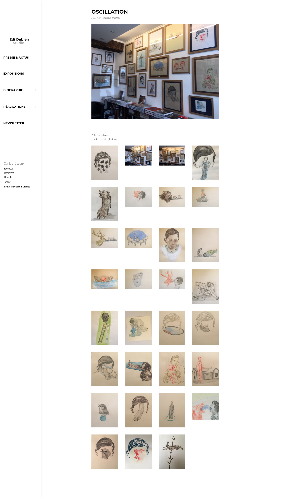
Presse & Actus (16, 57)
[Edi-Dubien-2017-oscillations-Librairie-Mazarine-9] (104, 247)
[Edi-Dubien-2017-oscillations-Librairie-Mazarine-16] (205, 303)
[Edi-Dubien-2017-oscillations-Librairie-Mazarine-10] (138, 247)
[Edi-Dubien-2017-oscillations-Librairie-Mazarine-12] (205, 262)
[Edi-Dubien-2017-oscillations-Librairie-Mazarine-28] (205, 419)
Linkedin (8, 177)
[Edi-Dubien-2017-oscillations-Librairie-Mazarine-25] (104, 427)
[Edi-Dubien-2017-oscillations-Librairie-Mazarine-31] (172, 468)
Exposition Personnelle (111, 18)
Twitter (7, 182)
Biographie (13, 90)
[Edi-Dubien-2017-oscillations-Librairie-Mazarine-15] (172, 289)
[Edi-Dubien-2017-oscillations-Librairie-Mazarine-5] (104, 221)
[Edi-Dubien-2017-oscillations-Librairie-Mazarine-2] (138, 165)
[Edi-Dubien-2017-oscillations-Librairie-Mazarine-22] (138, 386)
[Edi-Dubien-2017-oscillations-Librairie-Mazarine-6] (138, 206)
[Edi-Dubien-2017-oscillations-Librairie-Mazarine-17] (104, 344)
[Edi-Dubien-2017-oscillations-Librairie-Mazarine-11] (172, 262)
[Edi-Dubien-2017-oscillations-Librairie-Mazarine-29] (104, 468)
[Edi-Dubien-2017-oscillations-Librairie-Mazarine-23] (172, 386)
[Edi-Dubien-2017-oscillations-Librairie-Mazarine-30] (138, 468)
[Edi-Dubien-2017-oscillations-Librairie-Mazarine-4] (205, 179)
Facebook (8, 169)
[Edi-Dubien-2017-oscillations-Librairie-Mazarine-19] (172, 344)
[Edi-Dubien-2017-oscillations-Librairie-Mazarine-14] (138, 289)
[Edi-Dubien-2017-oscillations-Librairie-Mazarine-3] (172, 165)
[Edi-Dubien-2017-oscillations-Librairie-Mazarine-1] (104, 179)
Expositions (13, 73)
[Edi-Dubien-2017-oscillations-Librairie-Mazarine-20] (205, 344)
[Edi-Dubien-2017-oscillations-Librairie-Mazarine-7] (172, 206)
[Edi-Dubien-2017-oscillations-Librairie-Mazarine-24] (205, 386)
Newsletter (13, 123)
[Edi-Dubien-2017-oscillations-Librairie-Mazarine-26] (138, 427)
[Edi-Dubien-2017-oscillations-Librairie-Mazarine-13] (104, 288)
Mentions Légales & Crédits (17, 186)
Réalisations (14, 107)
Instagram (9, 173)
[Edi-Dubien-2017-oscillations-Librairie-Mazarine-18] (138, 344)
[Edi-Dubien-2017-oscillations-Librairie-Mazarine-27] (172, 427)
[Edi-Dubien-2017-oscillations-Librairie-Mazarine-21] (104, 386)
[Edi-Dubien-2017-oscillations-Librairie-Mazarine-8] (205, 206)
